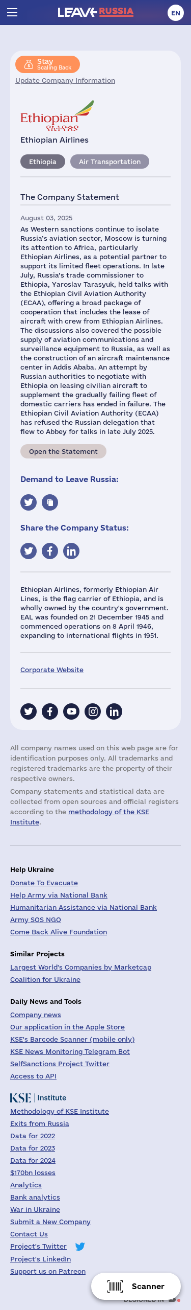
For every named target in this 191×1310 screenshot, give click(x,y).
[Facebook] (50, 711)
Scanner (148, 1286)
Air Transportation (110, 161)
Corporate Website (52, 669)
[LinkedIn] (114, 711)
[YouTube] (71, 711)
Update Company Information (65, 80)
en (175, 12)
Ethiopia (43, 161)
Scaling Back (54, 64)
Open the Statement (63, 451)
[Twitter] (28, 711)
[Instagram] (93, 711)
